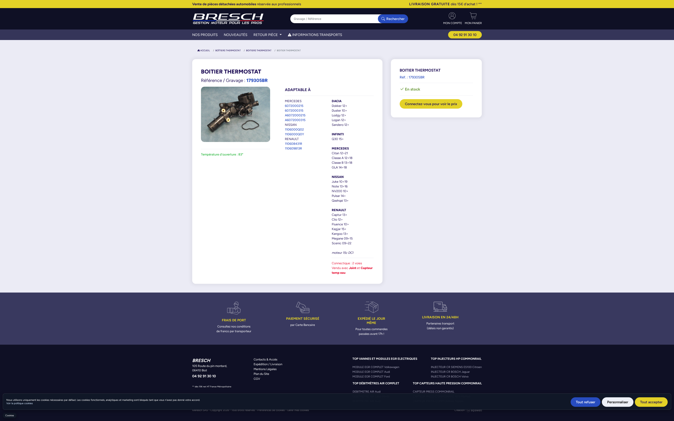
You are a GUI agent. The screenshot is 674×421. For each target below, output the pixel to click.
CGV (257, 378)
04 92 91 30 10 (465, 35)
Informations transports (316, 35)
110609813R (293, 148)
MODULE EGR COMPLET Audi (371, 371)
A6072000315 (295, 120)
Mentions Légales (265, 369)
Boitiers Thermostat (258, 50)
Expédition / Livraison (268, 364)
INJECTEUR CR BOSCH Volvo (449, 376)
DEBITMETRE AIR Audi (367, 391)
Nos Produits (205, 35)
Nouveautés (235, 35)
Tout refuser (585, 402)
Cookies (9, 415)
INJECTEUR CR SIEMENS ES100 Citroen (456, 367)
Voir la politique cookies (19, 403)
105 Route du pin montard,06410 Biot (209, 368)
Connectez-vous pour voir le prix (431, 104)
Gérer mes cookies (298, 410)
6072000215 (294, 106)
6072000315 (294, 110)
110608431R (293, 143)
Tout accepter (651, 402)
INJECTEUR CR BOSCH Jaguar (450, 371)
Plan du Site (261, 374)
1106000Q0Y (294, 134)
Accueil (205, 50)
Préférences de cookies (271, 410)
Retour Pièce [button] (266, 35)
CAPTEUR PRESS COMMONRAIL (433, 391)
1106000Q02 (294, 129)
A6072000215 (295, 115)
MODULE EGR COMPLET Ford (371, 376)
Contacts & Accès (265, 359)
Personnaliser (617, 402)
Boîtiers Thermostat (228, 50)
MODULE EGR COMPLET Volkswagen (375, 367)
